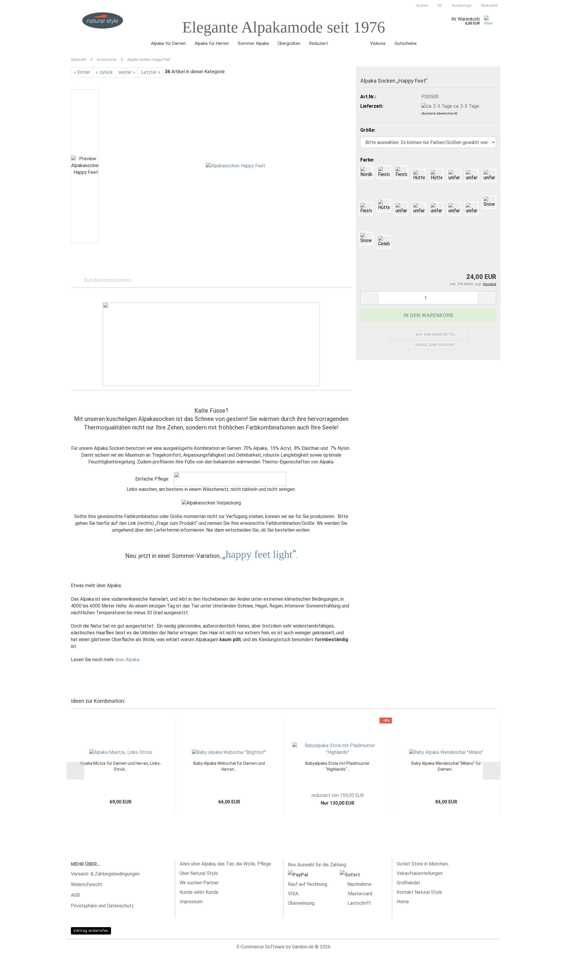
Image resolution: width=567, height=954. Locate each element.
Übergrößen (289, 43)
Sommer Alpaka (253, 43)
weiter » (126, 72)
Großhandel (408, 883)
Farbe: (367, 160)
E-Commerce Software (261, 947)
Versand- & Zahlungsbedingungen (105, 874)
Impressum (191, 901)
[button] (438, 4)
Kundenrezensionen (107, 280)
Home (403, 901)
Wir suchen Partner (199, 883)
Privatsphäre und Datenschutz (102, 906)
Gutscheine (406, 43)
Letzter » (150, 72)
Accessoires (349, 43)
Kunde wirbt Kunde (199, 892)
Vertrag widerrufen (91, 931)
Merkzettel (488, 6)
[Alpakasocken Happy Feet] (235, 166)
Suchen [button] (421, 6)
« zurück (104, 72)
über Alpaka (127, 659)
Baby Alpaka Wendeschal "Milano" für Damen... (446, 766)
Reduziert (318, 43)
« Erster (82, 72)
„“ (259, 554)
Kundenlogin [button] (461, 6)
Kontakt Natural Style (419, 892)
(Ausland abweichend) (439, 113)
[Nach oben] (551, 945)
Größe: (367, 130)
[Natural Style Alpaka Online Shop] (102, 20)
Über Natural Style (199, 873)
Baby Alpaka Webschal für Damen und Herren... (229, 766)
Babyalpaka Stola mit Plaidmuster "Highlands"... (337, 766)
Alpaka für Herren (212, 43)
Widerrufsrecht (86, 884)
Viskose (378, 43)
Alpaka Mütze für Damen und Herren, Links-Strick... (120, 766)
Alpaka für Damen (168, 43)
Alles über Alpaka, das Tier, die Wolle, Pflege (225, 864)
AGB (75, 895)
